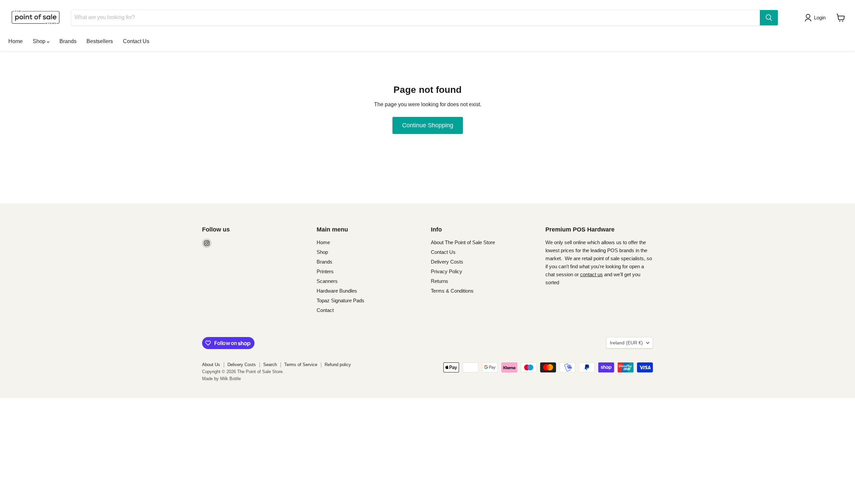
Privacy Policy (446, 271)
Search (270, 364)
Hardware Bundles (337, 291)
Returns (439, 281)
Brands (67, 41)
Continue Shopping (427, 125)
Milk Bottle (230, 378)
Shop (40, 41)
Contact (325, 310)
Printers (325, 271)
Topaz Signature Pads (340, 300)
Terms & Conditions (452, 291)
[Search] (769, 17)
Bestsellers (100, 41)
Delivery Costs (447, 262)
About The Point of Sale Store (463, 242)
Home (15, 41)
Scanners (327, 281)
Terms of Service (300, 364)
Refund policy (338, 364)
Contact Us (136, 41)
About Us (211, 364)
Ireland (626, 342)
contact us (591, 274)
